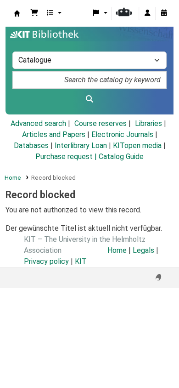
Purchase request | (67, 156)
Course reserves (100, 123)
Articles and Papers (53, 134)
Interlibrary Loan (81, 145)
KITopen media (137, 145)
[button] (34, 13)
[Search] (89, 99)
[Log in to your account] (147, 13)
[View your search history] (164, 13)
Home (13, 177)
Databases (31, 145)
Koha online (17, 13)
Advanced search (38, 123)
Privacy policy (46, 261)
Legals (143, 250)
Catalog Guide (121, 156)
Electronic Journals (122, 134)
